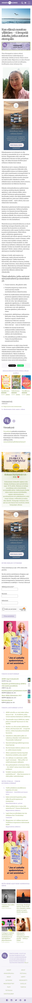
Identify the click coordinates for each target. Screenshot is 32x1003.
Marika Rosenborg (6, 908)
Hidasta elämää (9, 2)
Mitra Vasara (20, 942)
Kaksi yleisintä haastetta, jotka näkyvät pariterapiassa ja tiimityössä (16, 799)
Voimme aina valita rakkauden (8, 905)
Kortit (23, 977)
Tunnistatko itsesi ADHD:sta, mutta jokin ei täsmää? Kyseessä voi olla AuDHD (17, 721)
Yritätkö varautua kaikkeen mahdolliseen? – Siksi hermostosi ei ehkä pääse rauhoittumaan (18, 774)
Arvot (23, 970)
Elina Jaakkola (6, 942)
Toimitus (19, 914)
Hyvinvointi (10, 406)
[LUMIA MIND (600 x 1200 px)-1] (16, 125)
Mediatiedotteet (9, 983)
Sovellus (23, 983)
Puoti (9, 987)
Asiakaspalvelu (9, 973)
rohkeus (22, 409)
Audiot (9, 970)
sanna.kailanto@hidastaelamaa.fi (14, 442)
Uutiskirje (8, 980)
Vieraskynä (7, 402)
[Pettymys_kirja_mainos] (16, 645)
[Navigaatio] (29, 3)
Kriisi (13, 409)
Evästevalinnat (9, 994)
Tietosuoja (8, 990)
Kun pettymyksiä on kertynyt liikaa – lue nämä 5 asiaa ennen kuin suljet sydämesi (18, 767)
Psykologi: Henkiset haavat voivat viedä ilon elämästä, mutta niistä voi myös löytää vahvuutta (23, 908)
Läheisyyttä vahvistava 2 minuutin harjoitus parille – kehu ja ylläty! (23, 936)
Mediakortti (23, 980)
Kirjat (9, 977)
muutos (18, 409)
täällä (26, 962)
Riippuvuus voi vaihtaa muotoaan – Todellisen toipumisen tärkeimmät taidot (17, 822)
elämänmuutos (7, 409)
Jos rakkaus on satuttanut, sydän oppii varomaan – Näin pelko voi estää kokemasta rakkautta (17, 760)
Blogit (5, 406)
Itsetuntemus (17, 406)
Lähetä (21, 365)
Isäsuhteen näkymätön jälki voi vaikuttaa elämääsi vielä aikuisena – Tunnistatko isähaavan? (18, 738)
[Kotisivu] (14, 421)
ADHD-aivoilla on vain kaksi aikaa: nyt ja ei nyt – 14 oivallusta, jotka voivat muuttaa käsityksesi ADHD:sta (18, 714)
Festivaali (23, 973)
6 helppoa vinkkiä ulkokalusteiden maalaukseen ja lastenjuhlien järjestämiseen (8, 936)
